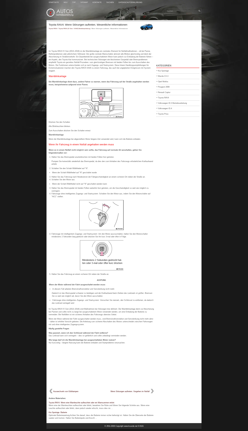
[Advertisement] (101, 39)
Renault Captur (164, 92)
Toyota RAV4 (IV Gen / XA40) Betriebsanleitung (74, 28)
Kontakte (97, 2)
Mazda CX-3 (163, 76)
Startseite (54, 2)
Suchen (110, 2)
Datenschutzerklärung (130, 2)
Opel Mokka (163, 81)
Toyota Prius (163, 114)
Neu (65, 2)
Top (74, 2)
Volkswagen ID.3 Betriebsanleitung (172, 103)
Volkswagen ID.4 (165, 108)
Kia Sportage (163, 71)
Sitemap (84, 2)
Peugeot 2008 (163, 87)
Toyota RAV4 (53, 28)
